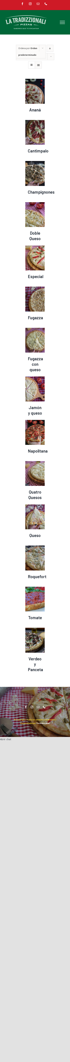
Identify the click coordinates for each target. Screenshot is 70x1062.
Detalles (35, 91)
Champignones (41, 192)
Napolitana (38, 450)
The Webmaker (43, 723)
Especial (35, 276)
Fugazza (35, 317)
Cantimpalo (38, 150)
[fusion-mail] (38, 707)
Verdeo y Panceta (35, 664)
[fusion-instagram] (32, 707)
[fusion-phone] (44, 707)
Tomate (35, 617)
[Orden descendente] (50, 48)
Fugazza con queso (35, 364)
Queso (35, 535)
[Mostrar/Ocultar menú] (62, 22)
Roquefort (37, 576)
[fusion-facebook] (25, 707)
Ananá (35, 109)
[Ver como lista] (38, 65)
